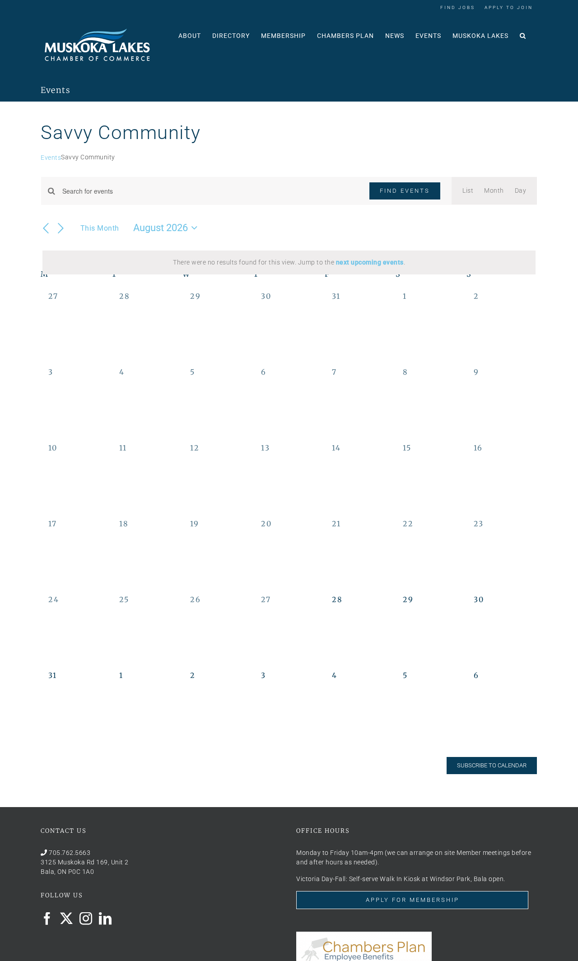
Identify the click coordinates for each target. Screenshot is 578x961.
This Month (99, 228)
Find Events (405, 190)
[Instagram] (86, 918)
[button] (523, 35)
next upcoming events (370, 262)
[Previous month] (46, 228)
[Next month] (61, 228)
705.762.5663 (69, 852)
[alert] (289, 262)
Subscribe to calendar (492, 765)
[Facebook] (47, 918)
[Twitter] (66, 918)
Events (51, 157)
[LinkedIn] (105, 918)
